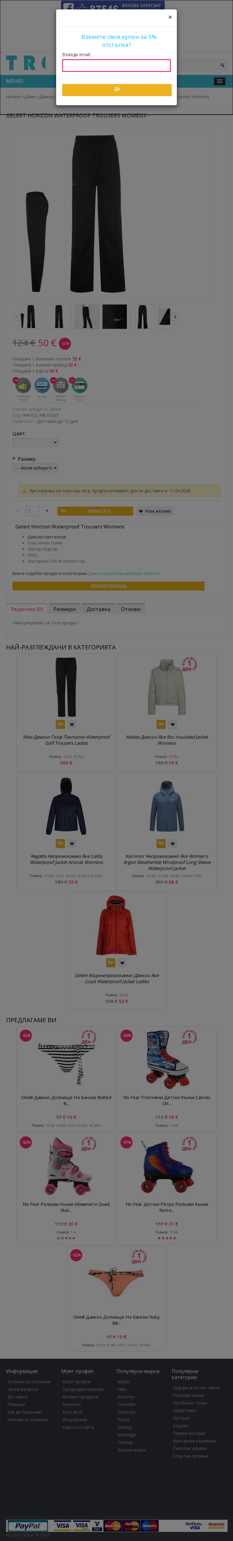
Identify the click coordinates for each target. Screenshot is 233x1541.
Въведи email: (76, 54)
